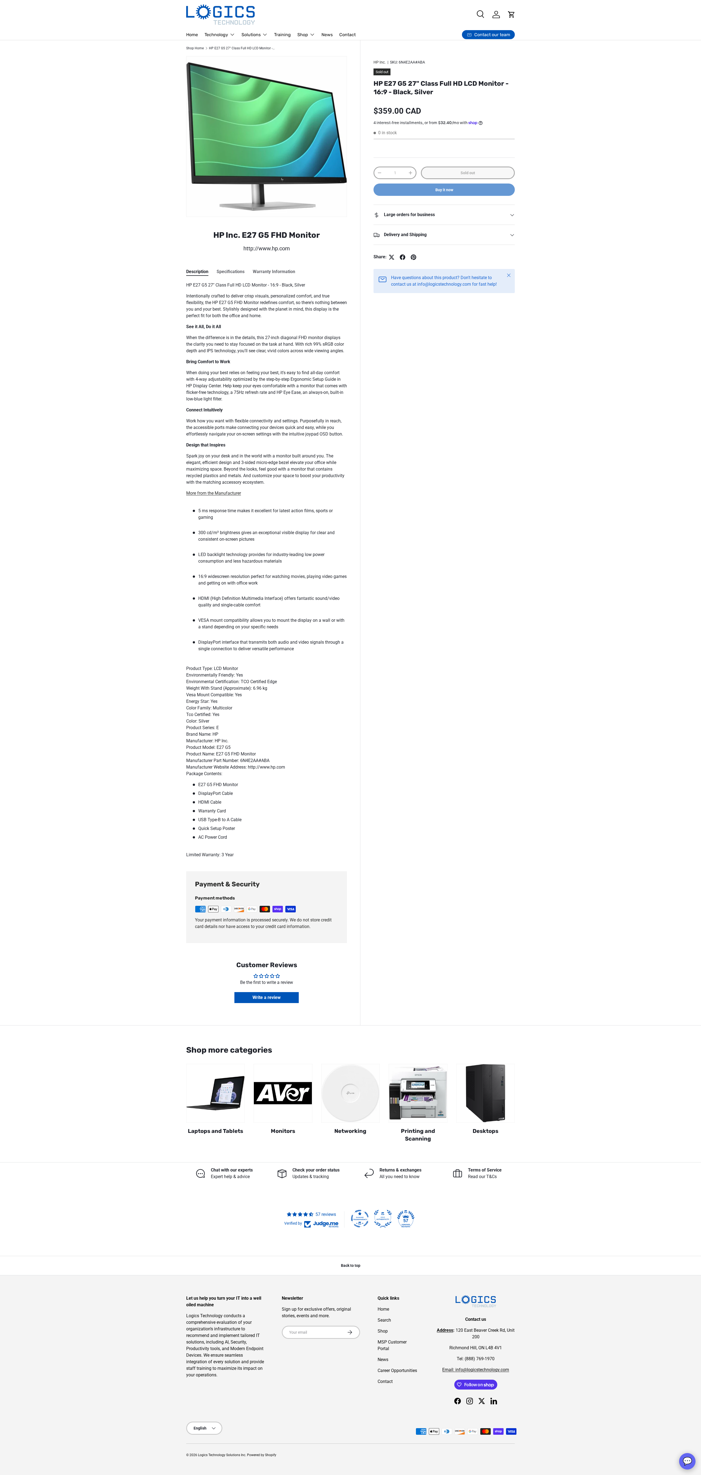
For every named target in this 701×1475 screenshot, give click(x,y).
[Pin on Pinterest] (413, 257)
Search (384, 1320)
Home (192, 34)
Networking (350, 1131)
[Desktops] (485, 1093)
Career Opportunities (397, 1370)
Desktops (485, 1131)
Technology (216, 34)
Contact (347, 34)
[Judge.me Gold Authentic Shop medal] (383, 1218)
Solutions (251, 34)
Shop (302, 34)
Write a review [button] (266, 997)
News (327, 34)
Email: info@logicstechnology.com (475, 1369)
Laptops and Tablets (215, 1131)
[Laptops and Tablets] (215, 1093)
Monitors (283, 1131)
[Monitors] (283, 1093)
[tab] (197, 271)
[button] (511, 14)
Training (282, 34)
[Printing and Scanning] (418, 1093)
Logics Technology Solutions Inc (221, 1455)
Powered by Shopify (261, 1455)
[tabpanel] (266, 570)
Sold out (468, 173)
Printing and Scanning (418, 1135)
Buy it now (444, 190)
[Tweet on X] (391, 257)
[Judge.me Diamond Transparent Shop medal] (360, 1218)
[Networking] (350, 1093)
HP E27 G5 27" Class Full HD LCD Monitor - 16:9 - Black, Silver (242, 48)
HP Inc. (380, 62)
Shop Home (195, 48)
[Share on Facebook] (402, 257)
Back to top (350, 1265)
